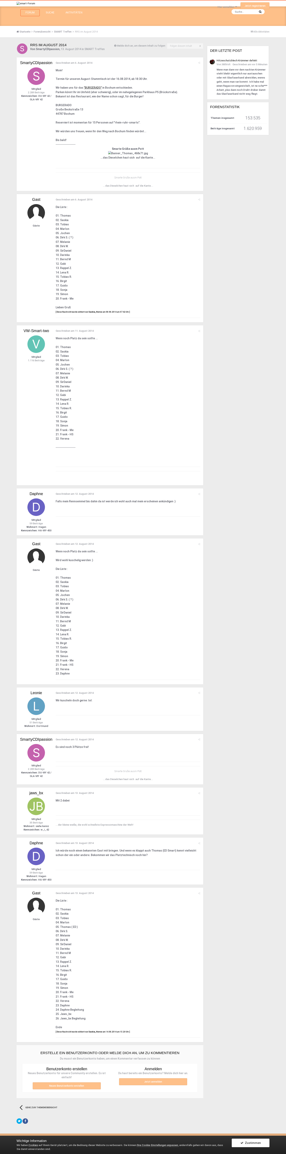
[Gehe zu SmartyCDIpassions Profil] (22, 48)
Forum (30, 12)
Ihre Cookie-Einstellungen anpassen (157, 1145)
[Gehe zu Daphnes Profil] (36, 507)
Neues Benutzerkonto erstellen (66, 1085)
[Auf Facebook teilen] (25, 1121)
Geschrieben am (74, 62)
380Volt (226, 64)
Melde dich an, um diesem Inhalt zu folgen (141, 45)
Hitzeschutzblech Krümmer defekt (237, 60)
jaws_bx (36, 793)
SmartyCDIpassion (48, 49)
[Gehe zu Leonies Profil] (36, 706)
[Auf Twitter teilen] (19, 1121)
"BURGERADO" (93, 87)
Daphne (36, 494)
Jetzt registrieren (255, 5)
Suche (50, 12)
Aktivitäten (74, 12)
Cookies (33, 1145)
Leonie (36, 693)
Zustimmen (252, 1143)
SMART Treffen (94, 49)
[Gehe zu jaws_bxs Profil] (36, 806)
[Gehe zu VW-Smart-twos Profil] (36, 344)
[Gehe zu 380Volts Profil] (212, 61)
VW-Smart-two (36, 331)
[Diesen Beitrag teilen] (199, 62)
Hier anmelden (226, 6)
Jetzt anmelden (153, 1081)
